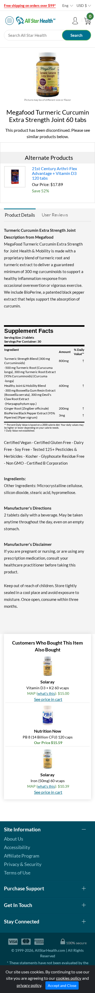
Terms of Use (17, 873)
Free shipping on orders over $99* (30, 5)
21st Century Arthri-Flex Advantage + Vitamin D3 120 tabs (54, 173)
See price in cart (48, 699)
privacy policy (29, 985)
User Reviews (55, 214)
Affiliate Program (21, 856)
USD (82, 5)
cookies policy (68, 978)
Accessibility (17, 847)
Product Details (20, 215)
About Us (13, 839)
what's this (46, 693)
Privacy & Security (22, 864)
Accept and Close (62, 985)
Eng (65, 5)
